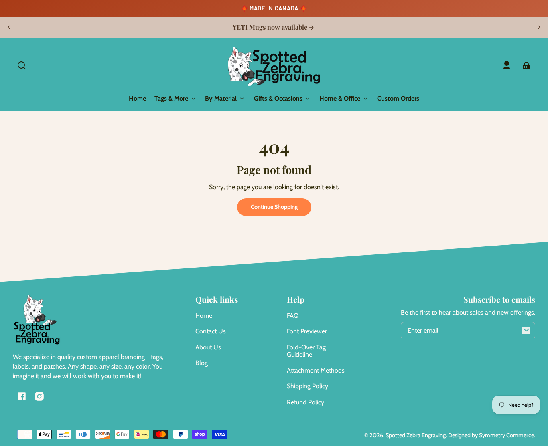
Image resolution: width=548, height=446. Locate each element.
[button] (21, 65)
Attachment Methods (316, 370)
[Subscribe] (526, 330)
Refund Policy (305, 402)
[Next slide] (539, 27)
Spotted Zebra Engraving (416, 435)
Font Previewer (307, 331)
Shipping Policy (307, 386)
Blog (201, 363)
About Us (208, 347)
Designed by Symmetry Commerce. (491, 435)
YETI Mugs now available (271, 27)
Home (203, 315)
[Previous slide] (9, 27)
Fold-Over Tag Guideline (306, 350)
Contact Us (210, 331)
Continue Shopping (274, 206)
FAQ (292, 315)
